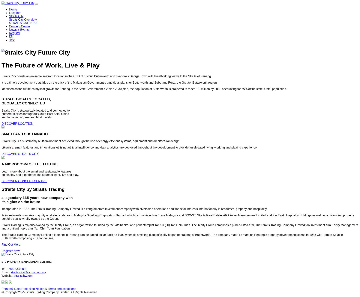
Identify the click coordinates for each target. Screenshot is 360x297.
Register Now (11, 251)
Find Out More (11, 244)
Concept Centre (19, 26)
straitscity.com (23, 275)
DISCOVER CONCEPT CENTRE (24, 181)
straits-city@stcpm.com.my (28, 272)
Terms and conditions (62, 288)
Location (14, 12)
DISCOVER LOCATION (17, 123)
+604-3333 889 (17, 269)
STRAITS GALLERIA (23, 23)
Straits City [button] (16, 16)
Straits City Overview (23, 19)
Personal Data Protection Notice (23, 288)
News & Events (19, 29)
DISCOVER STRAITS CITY (20, 153)
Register (14, 33)
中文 (12, 40)
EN (11, 36)
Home (13, 9)
